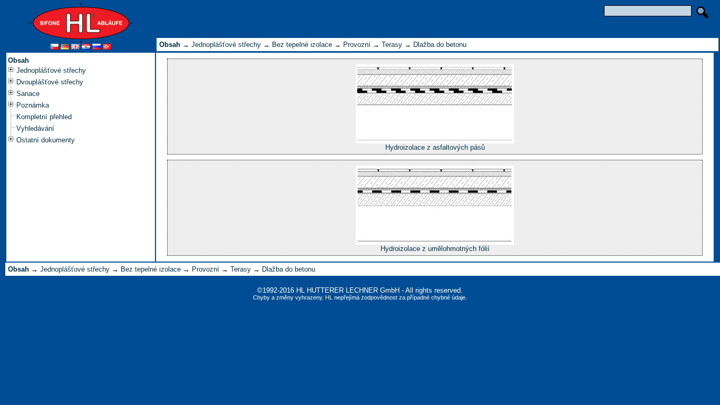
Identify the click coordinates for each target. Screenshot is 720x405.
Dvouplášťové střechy (49, 82)
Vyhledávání (35, 128)
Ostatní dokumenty (45, 140)
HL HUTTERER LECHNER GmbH (348, 290)
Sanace (28, 94)
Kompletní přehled (44, 117)
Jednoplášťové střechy (51, 70)
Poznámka (32, 105)
